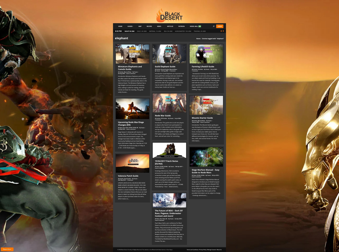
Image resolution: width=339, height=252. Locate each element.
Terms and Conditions (192, 249)
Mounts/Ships (127, 72)
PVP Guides (164, 118)
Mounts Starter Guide (202, 117)
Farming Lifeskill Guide (203, 66)
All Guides (120, 72)
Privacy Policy (202, 249)
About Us (219, 249)
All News (120, 127)
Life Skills (200, 69)
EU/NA (130, 127)
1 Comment (172, 71)
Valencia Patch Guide (128, 175)
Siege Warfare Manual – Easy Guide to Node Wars (205, 171)
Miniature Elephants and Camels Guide (130, 67)
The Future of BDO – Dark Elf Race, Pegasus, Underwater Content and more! (169, 213)
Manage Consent (211, 249)
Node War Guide (163, 115)
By (135, 72)
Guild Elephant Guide (165, 66)
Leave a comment (130, 73)
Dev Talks (125, 127)
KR (137, 127)
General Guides (165, 69)
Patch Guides (127, 178)
